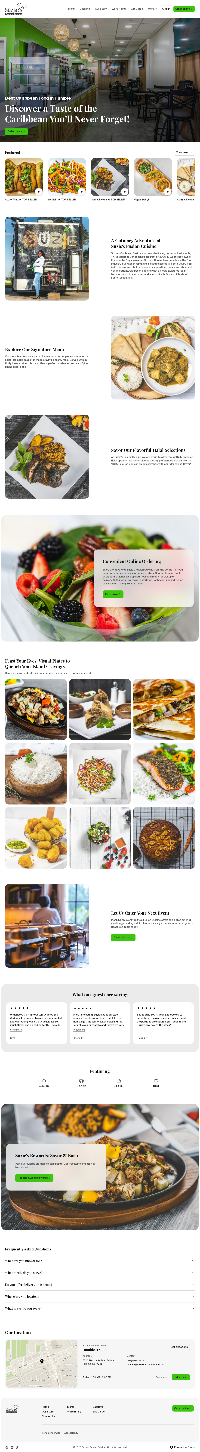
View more (16, 1029)
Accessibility (71, 1432)
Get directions (179, 1347)
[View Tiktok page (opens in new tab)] (17, 1447)
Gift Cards (137, 8)
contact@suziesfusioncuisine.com (145, 1364)
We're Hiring (119, 8)
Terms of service (51, 1432)
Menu (71, 8)
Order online (181, 1377)
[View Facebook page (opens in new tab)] (7, 1447)
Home (45, 1407)
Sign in (166, 8)
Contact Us (48, 1416)
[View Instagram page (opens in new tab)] (12, 1447)
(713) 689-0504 (135, 1360)
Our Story (101, 8)
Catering (85, 8)
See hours (161, 1377)
